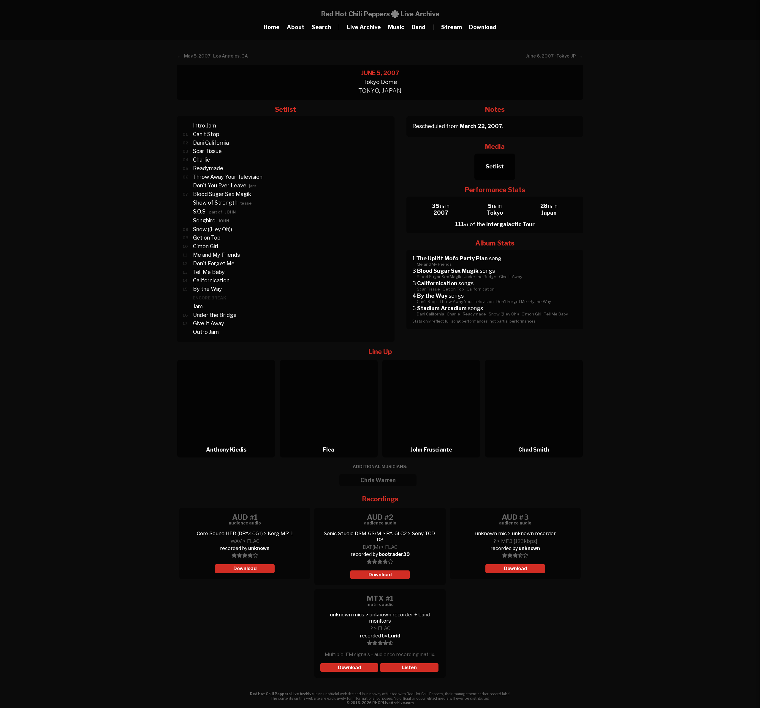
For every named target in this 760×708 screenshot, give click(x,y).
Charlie (201, 160)
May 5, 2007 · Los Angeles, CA (216, 56)
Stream (451, 27)
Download (482, 27)
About (295, 27)
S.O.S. (200, 211)
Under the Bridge (215, 315)
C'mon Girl (205, 246)
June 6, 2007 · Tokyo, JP (551, 56)
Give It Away (208, 323)
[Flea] (330, 358)
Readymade (208, 168)
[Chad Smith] (534, 358)
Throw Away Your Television (227, 177)
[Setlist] (495, 152)
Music (396, 27)
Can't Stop (206, 134)
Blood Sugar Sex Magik (222, 194)
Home (272, 27)
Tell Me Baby (209, 272)
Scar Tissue (207, 151)
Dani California (211, 143)
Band (418, 27)
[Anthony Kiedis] (228, 358)
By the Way (207, 289)
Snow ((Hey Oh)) (212, 229)
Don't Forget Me (214, 263)
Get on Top (206, 238)
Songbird (204, 220)
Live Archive (364, 27)
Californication (211, 280)
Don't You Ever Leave (219, 185)
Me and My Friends (216, 255)
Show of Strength (215, 203)
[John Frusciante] (433, 358)
